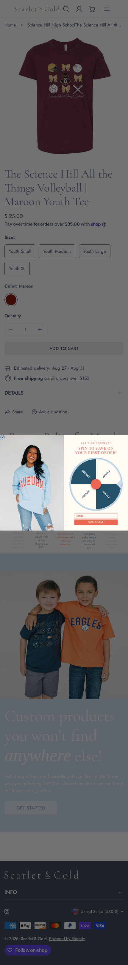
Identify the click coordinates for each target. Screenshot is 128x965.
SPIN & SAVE (96, 522)
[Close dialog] (3, 437)
